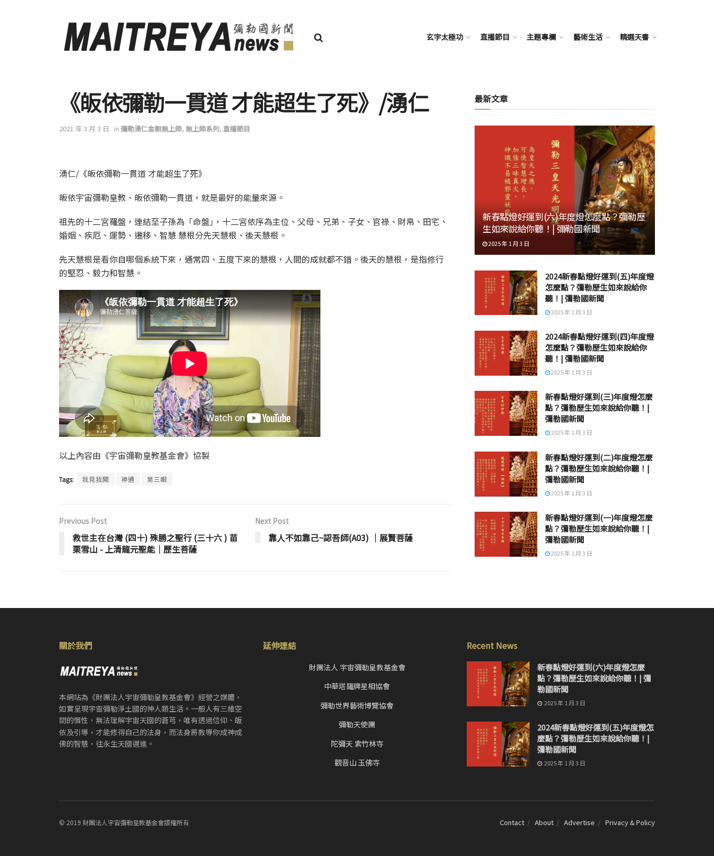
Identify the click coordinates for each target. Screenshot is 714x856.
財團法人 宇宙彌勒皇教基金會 (357, 667)
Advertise (579, 822)
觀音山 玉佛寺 (357, 762)
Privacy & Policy (630, 822)
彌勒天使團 (357, 724)
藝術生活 (588, 36)
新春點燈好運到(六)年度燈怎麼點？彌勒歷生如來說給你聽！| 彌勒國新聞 (563, 222)
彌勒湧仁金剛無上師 (151, 128)
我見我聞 (95, 479)
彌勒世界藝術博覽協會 (357, 705)
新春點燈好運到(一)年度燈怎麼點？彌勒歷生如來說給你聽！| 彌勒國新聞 (599, 528)
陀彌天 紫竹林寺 (357, 743)
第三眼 (157, 479)
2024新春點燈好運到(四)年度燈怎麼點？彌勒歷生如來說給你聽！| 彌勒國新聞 (599, 347)
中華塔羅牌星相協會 (357, 686)
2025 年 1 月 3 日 (508, 243)
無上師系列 (203, 128)
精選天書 (634, 36)
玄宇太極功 (445, 36)
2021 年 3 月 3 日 (84, 128)
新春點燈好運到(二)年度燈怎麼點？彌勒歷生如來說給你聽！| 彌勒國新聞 (599, 468)
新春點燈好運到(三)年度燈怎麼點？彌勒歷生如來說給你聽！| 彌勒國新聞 (599, 407)
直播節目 (495, 36)
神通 (128, 479)
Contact (512, 822)
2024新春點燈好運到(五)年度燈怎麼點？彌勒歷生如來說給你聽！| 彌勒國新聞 (599, 287)
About (544, 822)
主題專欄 (541, 36)
